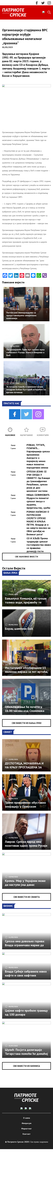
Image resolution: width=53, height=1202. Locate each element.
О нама (26, 1118)
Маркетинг (26, 1128)
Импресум (26, 1123)
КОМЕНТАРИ (43, 435)
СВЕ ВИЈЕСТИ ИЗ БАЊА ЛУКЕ (26, 723)
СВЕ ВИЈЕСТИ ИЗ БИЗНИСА (26, 1065)
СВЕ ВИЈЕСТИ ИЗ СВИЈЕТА (26, 896)
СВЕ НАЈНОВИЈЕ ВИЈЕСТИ (26, 556)
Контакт (27, 1134)
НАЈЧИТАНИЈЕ (26, 435)
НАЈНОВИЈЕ (10, 435)
